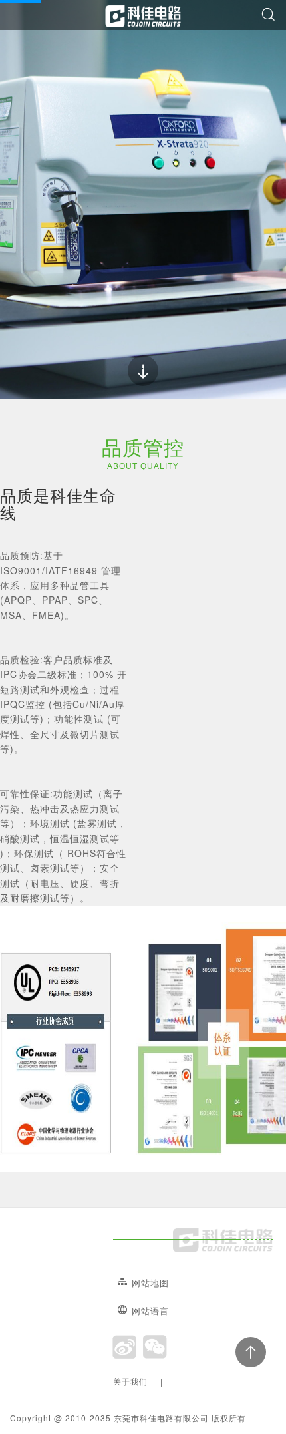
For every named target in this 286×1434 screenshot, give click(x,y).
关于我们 (130, 1381)
